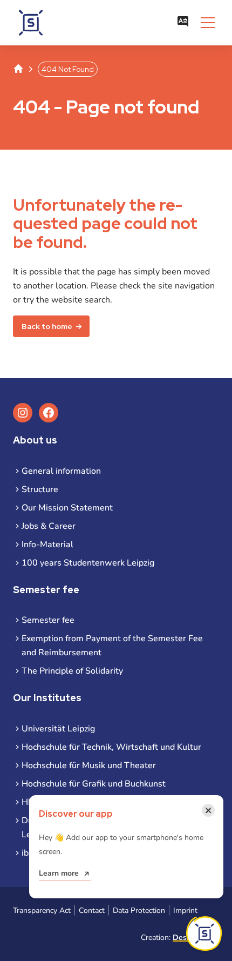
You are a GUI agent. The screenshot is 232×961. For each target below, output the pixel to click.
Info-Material (47, 544)
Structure (40, 489)
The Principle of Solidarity (72, 671)
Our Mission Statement (67, 508)
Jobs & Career (49, 526)
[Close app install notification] (204, 933)
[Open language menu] (183, 22)
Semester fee (48, 620)
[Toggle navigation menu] (207, 22)
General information (61, 471)
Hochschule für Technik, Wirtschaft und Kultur (111, 747)
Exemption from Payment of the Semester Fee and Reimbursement (112, 645)
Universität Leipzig (58, 729)
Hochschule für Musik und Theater (89, 765)
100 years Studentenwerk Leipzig (88, 563)
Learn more (59, 873)
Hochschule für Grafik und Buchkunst (94, 784)
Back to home (47, 326)
